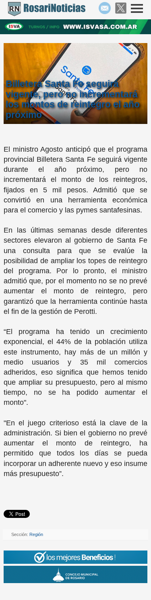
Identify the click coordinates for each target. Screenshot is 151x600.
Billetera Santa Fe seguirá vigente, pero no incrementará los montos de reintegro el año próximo (73, 99)
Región (36, 534)
